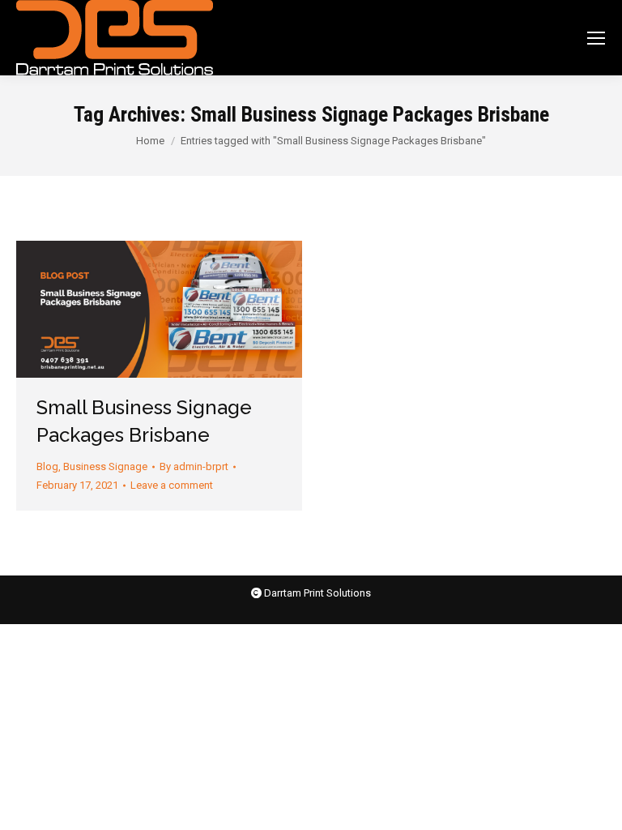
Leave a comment (171, 485)
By (194, 466)
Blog (47, 466)
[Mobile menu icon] (596, 38)
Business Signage (105, 466)
